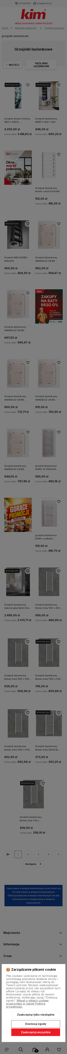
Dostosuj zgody (35, 1024)
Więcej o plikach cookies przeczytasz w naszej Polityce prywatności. (27, 1003)
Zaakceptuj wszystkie (36, 1032)
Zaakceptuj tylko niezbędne (35, 1014)
